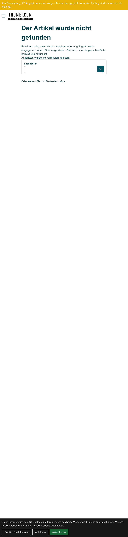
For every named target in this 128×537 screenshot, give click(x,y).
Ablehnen (40, 532)
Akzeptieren (59, 532)
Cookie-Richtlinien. (53, 525)
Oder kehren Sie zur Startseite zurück (43, 81)
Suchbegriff (30, 63)
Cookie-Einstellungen (17, 532)
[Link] (3, 16)
